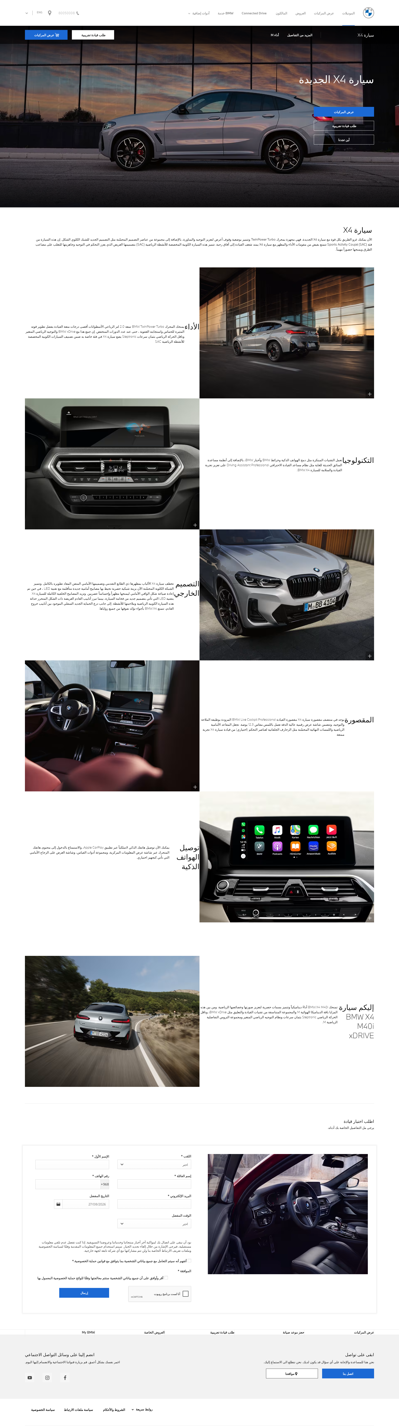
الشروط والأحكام (113, 1409)
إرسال (84, 1293)
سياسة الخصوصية (43, 1409)
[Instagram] (47, 1377)
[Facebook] (65, 1377)
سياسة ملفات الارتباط (78, 1409)
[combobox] (154, 1164)
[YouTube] (29, 1377)
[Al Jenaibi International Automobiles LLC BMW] (368, 12)
